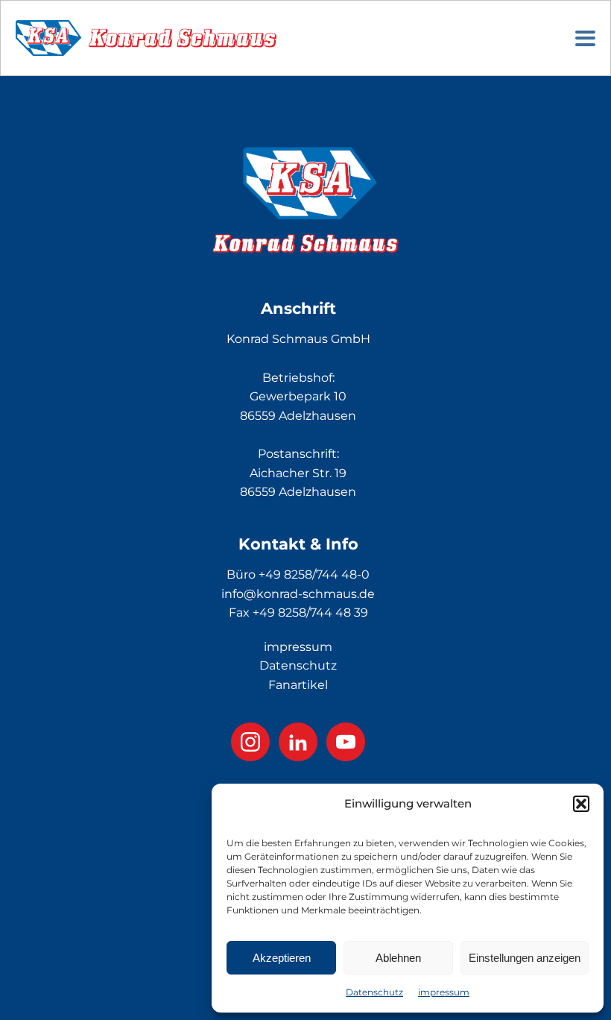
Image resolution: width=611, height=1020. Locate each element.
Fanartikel (298, 685)
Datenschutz (374, 992)
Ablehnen (398, 957)
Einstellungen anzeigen (524, 957)
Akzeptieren (282, 957)
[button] (581, 803)
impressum (443, 992)
